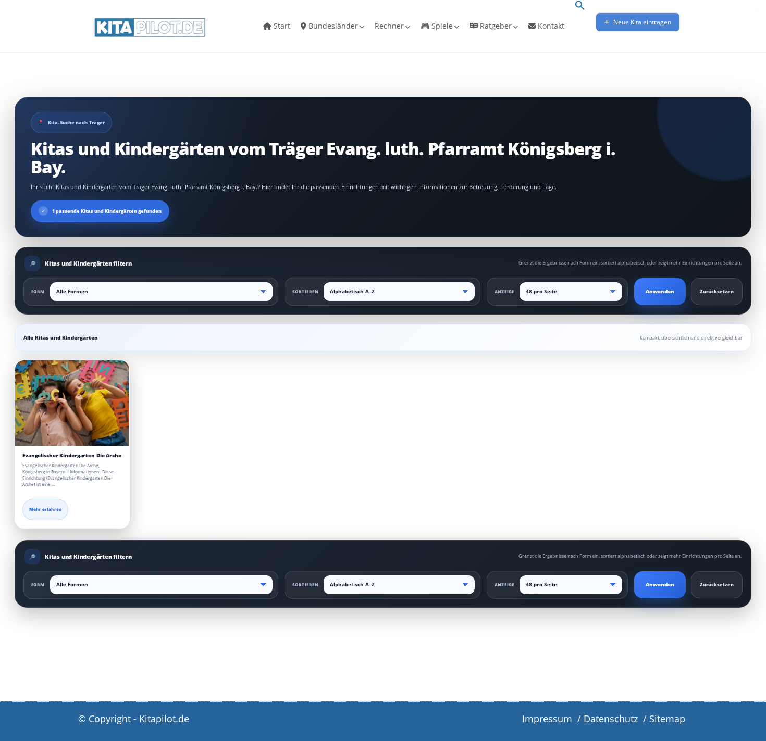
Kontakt (550, 26)
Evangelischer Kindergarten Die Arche (71, 455)
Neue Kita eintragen (641, 22)
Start (280, 26)
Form (38, 291)
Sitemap (667, 718)
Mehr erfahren (45, 509)
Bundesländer (332, 26)
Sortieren (305, 291)
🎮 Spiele (437, 26)
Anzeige (504, 291)
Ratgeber (495, 26)
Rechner (389, 26)
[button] (580, 6)
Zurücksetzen (717, 291)
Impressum (547, 718)
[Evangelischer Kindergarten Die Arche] (72, 403)
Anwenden (660, 291)
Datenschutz (611, 718)
